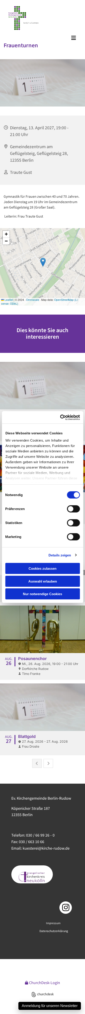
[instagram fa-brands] (65, 907)
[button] (43, 38)
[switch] (73, 509)
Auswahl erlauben (42, 581)
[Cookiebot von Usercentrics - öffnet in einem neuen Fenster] (60, 417)
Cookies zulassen (42, 568)
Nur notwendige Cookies (42, 594)
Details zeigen (60, 555)
